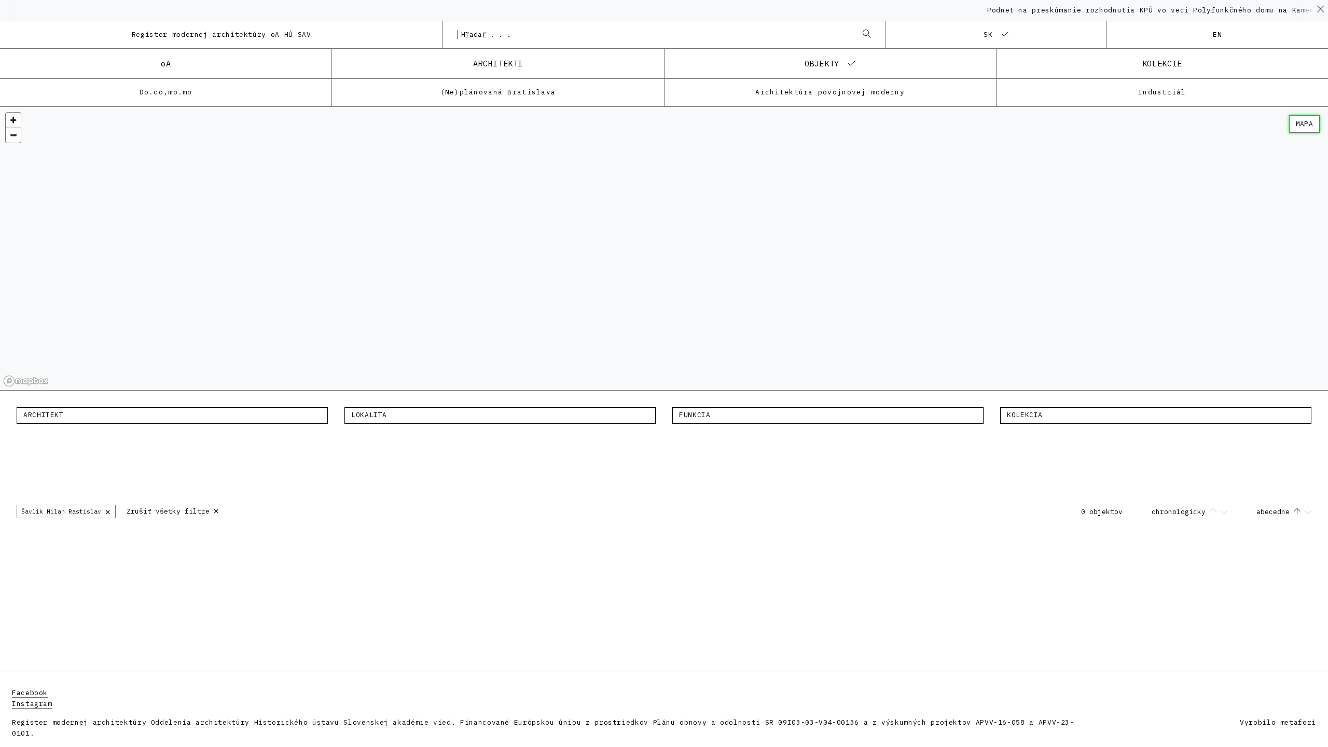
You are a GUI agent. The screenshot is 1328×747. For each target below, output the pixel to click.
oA (166, 63)
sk (988, 34)
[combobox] (653, 35)
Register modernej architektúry (221, 34)
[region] (664, 249)
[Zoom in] (13, 120)
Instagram (32, 703)
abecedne (1275, 511)
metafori (1298, 722)
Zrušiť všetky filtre (173, 510)
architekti (498, 63)
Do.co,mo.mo (166, 92)
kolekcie (1162, 63)
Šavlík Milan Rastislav (66, 511)
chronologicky (1181, 511)
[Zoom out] (13, 135)
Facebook (30, 692)
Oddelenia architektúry (200, 722)
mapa (1304, 123)
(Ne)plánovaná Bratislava (498, 92)
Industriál (1162, 92)
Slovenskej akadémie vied (397, 722)
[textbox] (172, 415)
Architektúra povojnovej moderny (830, 92)
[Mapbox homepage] (26, 381)
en (1218, 34)
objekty (822, 63)
